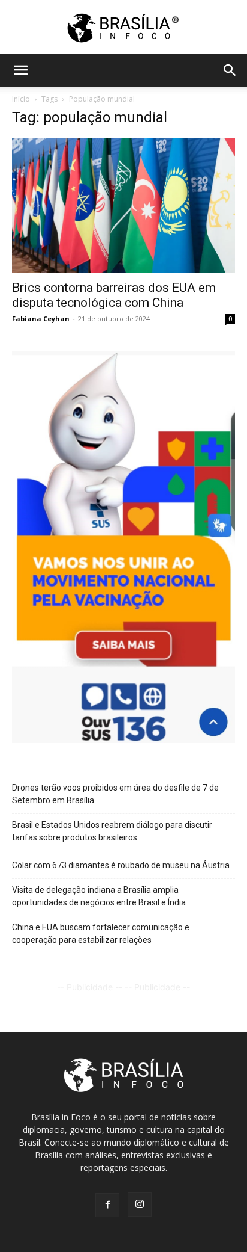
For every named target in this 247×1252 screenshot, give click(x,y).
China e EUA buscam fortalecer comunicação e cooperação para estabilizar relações (100, 933)
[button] (20, 70)
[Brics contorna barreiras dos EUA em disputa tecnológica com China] (123, 205)
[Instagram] (140, 1204)
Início (21, 99)
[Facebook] (107, 1205)
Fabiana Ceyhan (41, 318)
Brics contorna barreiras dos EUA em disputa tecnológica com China (114, 295)
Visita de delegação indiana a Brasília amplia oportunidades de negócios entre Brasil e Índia (99, 896)
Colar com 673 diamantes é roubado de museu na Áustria (121, 865)
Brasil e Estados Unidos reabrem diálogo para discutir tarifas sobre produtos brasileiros (112, 831)
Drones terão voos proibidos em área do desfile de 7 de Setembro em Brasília (115, 794)
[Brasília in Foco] (123, 28)
